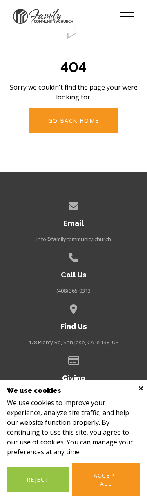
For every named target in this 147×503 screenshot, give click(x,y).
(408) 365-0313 (73, 290)
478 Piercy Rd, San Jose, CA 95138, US (73, 342)
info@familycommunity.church (73, 239)
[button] (127, 16)
